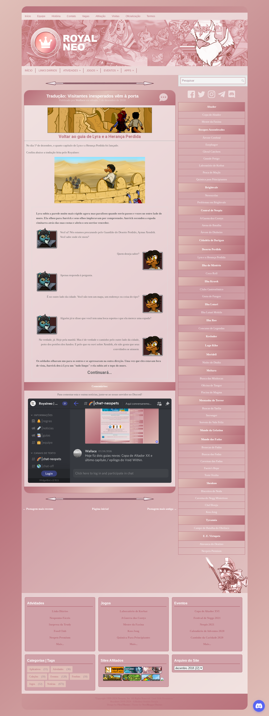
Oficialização (133, 16)
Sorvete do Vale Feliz (211, 422)
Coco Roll (212, 273)
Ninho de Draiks (211, 362)
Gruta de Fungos (211, 296)
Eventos (111, 70)
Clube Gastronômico (211, 289)
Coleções (33, 676)
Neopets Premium (212, 551)
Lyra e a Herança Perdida (211, 257)
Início (28, 16)
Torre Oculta (211, 475)
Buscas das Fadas (211, 454)
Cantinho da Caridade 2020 (207, 637)
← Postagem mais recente (38, 508)
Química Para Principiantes (133, 637)
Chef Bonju (211, 505)
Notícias (51, 684)
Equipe (41, 16)
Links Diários (48, 70)
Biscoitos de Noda (211, 491)
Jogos (92, 70)
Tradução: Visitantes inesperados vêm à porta (92, 96)
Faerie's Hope (211, 468)
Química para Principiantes (211, 179)
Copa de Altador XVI (207, 611)
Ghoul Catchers (211, 151)
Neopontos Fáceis (60, 618)
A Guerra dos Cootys (211, 218)
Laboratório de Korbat (211, 165)
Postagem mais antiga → (162, 508)
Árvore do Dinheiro (211, 232)
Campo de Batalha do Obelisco (211, 528)
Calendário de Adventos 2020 (207, 631)
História (56, 16)
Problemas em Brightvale (211, 202)
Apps (129, 70)
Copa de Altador (211, 114)
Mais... (60, 644)
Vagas (85, 16)
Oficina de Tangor (211, 385)
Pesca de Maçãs (211, 172)
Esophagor (212, 144)
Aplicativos (35, 669)
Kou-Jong (211, 512)
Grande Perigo (211, 158)
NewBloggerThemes (152, 704)
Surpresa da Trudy (60, 624)
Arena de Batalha (211, 225)
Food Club (60, 631)
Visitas (115, 16)
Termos (151, 16)
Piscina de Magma (211, 392)
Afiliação (100, 16)
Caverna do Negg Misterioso (211, 498)
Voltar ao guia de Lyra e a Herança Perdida (100, 136)
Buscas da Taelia (211, 408)
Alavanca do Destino (211, 544)
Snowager (211, 415)
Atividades (72, 70)
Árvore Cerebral (212, 137)
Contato (71, 16)
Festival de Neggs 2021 (207, 618)
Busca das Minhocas (211, 378)
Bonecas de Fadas (212, 447)
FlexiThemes (123, 704)
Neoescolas (211, 195)
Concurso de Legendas (211, 328)
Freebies (76, 676)
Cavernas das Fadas (211, 461)
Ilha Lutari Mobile (211, 312)
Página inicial (100, 508)
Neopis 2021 (207, 624)
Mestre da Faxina (211, 121)
